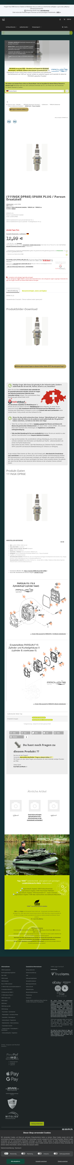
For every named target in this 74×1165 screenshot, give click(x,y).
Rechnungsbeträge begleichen (8, 972)
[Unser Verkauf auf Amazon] (66, 982)
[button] (60, 19)
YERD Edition (4, 1000)
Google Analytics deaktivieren (33, 1000)
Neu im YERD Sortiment (6, 983)
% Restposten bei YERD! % (7, 992)
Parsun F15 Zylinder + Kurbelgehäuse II (42, 719)
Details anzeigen (63, 1161)
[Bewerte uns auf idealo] (58, 988)
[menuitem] (11, 27)
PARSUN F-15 (38, 207)
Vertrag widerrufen (30, 969)
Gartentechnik (29, 881)
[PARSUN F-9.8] (34, 714)
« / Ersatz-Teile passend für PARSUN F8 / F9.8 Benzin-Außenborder (48, 634)
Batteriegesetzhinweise (31, 983)
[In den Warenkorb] (7, 116)
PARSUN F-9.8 (31, 207)
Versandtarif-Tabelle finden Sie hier (32, 245)
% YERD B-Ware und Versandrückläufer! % (11, 986)
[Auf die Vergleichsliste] (64, 130)
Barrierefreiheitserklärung (31, 992)
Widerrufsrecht (29, 986)
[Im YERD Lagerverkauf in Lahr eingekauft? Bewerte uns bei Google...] (62, 994)
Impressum (28, 997)
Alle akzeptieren (15, 1161)
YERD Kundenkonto (5, 969)
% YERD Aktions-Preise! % (7, 995)
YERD (15, 911)
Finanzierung (29, 995)
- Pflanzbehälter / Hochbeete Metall (9, 1014)
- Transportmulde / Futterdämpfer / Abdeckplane (9, 1029)
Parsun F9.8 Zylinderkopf (38, 717)
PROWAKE (46, 68)
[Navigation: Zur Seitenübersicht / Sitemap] (7, 102)
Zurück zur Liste (11, 104)
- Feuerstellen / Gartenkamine (8, 1011)
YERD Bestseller (5, 981)
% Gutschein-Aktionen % (6, 989)
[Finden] (71, 33)
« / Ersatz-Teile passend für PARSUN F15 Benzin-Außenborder (49, 704)
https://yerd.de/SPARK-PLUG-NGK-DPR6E (35, 571)
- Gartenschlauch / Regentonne (8, 1020)
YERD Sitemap (4, 1009)
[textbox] (35, 91)
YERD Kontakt (4, 978)
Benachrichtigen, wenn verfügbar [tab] (34, 291)
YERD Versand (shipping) (37, 928)
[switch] (6, 1153)
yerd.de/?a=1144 (38, 572)
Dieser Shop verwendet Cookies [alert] (37, 1133)
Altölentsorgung (29, 989)
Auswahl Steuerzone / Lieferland (16, 234)
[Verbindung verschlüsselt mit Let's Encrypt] (12, 1103)
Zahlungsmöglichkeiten (31, 978)
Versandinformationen (44, 935)
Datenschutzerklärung (31, 972)
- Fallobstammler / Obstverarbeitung (9, 1023)
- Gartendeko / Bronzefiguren (8, 1017)
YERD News (4, 1003)
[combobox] (34, 91)
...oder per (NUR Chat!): (19, 266)
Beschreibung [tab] (13, 291)
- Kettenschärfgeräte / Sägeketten (9, 1032)
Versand (19, 243)
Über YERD (3, 975)
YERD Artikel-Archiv (5, 997)
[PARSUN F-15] (38, 714)
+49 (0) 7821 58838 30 (63, 6)
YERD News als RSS (5, 1006)
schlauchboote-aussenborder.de (37, 70)
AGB (27, 975)
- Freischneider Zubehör (6, 1025)
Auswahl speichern (41, 1161)
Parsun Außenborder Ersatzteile (19, 207)
